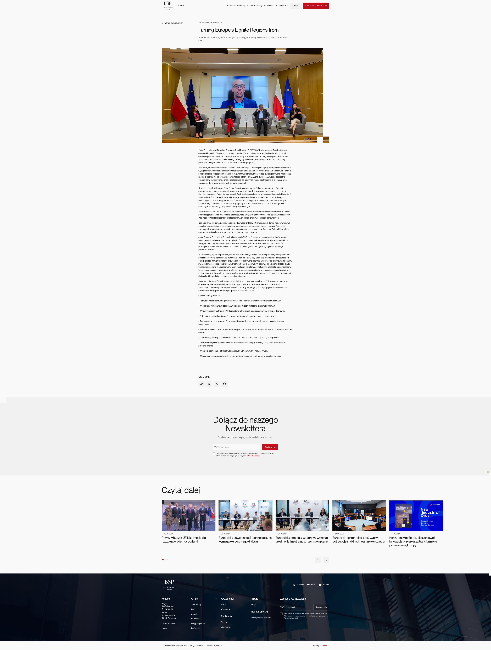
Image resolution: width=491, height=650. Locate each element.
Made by (321, 645)
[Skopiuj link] (201, 384)
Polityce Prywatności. (253, 456)
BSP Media (195, 628)
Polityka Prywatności (215, 645)
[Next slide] (326, 560)
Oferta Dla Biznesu (169, 624)
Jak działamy (256, 5)
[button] (181, 5)
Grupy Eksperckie (198, 623)
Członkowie (195, 619)
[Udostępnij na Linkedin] (209, 384)
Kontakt (295, 5)
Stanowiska (225, 627)
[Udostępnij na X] (217, 384)
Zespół (194, 614)
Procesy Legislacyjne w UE (261, 617)
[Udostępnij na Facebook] (224, 384)
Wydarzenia (225, 609)
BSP (193, 609)
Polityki (253, 605)
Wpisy (223, 605)
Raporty (224, 622)
